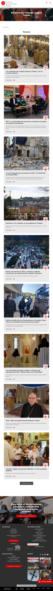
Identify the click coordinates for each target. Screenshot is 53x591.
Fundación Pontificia (39, 529)
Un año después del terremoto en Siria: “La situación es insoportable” (25, 174)
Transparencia (39, 534)
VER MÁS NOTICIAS (26, 483)
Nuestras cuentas (39, 532)
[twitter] (42, 554)
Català (33, 588)
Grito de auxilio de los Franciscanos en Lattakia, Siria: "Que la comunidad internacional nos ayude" (26, 321)
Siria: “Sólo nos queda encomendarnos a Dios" (23, 420)
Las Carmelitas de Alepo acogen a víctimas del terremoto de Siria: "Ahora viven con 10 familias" (24, 371)
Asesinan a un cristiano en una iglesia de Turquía (24, 223)
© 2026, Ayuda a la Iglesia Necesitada (7, 589)
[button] (46, 3)
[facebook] (40, 554)
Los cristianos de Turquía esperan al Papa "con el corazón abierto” (24, 72)
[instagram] (45, 554)
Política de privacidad (22, 589)
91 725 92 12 (13, 536)
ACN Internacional (33, 544)
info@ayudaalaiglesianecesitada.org (14, 535)
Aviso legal (17, 589)
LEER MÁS (9, 80)
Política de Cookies (28, 589)
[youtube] (47, 554)
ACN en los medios (14, 559)
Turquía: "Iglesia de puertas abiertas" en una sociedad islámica (26, 470)
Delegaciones (13, 543)
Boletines (14, 556)
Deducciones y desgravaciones (39, 535)
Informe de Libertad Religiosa (14, 557)
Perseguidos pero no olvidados (13, 561)
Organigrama (39, 537)
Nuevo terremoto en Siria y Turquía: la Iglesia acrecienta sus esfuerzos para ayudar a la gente (24, 272)
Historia (39, 530)
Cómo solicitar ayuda (39, 546)
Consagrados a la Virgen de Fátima (39, 540)
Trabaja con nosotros (39, 539)
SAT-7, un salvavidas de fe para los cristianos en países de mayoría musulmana (26, 122)
